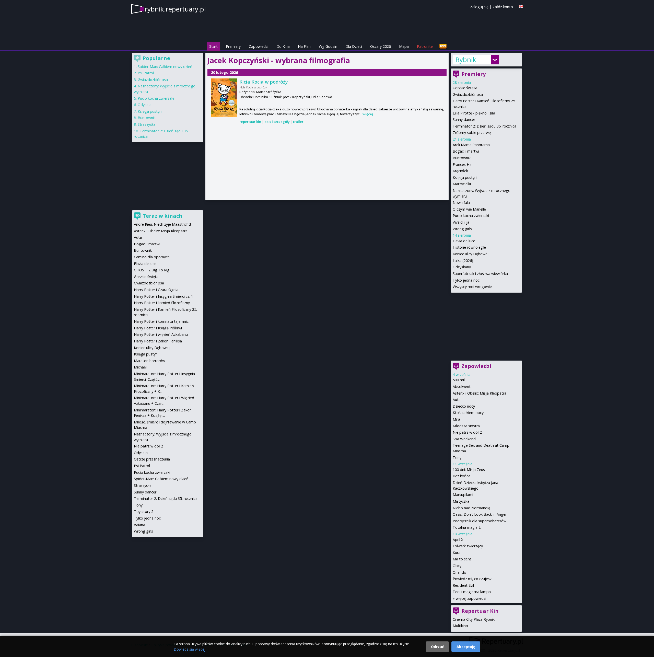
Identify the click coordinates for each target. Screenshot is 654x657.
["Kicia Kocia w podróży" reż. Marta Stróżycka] (224, 97)
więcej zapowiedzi (471, 598)
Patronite (425, 46)
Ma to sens (462, 559)
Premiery (233, 46)
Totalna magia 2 (467, 527)
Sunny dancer (464, 119)
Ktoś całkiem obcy (468, 412)
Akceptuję (466, 646)
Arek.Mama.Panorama (471, 144)
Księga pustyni (465, 177)
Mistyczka (461, 501)
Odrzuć (437, 646)
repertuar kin (250, 121)
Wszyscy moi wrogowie (472, 286)
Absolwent (462, 386)
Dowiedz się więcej (189, 649)
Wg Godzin (328, 46)
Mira (456, 419)
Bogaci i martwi (466, 151)
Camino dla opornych (152, 257)
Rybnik (465, 59)
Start (213, 46)
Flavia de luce (464, 240)
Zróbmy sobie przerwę (472, 132)
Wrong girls (462, 228)
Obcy (457, 565)
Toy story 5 (143, 511)
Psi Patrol (146, 73)
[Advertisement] (327, 162)
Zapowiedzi (258, 46)
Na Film (304, 46)
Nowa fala (461, 202)
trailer (298, 121)
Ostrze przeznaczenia (152, 459)
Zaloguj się (479, 6)
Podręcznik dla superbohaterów (479, 520)
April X (458, 539)
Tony (457, 457)
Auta (457, 399)
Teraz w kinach (162, 215)
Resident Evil (463, 585)
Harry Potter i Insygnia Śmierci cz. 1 (163, 296)
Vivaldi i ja (461, 222)
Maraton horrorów (149, 360)
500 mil (459, 379)
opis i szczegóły (277, 121)
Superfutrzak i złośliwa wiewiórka (480, 273)
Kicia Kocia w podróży (263, 82)
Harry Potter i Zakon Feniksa (158, 341)
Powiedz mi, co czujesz (472, 578)
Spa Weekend (464, 438)
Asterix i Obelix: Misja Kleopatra (479, 393)
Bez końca (461, 476)
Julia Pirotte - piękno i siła (474, 113)
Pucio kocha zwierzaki (471, 215)
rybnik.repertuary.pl (175, 9)
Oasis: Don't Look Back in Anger (480, 514)
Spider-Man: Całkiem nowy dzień (165, 66)
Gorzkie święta (465, 87)
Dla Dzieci (353, 46)
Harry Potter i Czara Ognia (156, 289)
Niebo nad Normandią (471, 507)
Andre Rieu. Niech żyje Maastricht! (162, 224)
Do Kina (283, 46)
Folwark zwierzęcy (468, 546)
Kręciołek (460, 170)
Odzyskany (462, 266)
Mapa (404, 46)
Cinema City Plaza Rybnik (474, 619)
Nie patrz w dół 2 (467, 432)
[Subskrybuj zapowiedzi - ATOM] (443, 46)
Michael (140, 367)
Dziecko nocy (464, 406)
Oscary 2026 (380, 46)
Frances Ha (462, 164)
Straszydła (146, 124)
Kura (456, 552)
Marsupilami (463, 494)
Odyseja (144, 104)
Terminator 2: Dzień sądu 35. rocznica (484, 126)
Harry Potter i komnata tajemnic (161, 321)
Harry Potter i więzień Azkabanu (161, 334)
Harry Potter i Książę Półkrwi (158, 328)
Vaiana (139, 524)
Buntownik (462, 157)
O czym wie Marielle (469, 209)
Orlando (459, 572)
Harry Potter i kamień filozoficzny (162, 302)
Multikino (460, 625)
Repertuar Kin (480, 610)
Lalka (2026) (463, 260)
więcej (368, 114)
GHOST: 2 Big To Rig (151, 270)
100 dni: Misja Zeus (469, 469)
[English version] (521, 6)
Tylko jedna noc (466, 280)
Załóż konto (503, 6)
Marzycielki (462, 183)
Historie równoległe (469, 247)
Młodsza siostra (466, 425)
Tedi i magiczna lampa (472, 591)
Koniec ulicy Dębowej (470, 253)
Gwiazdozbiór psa (468, 94)
